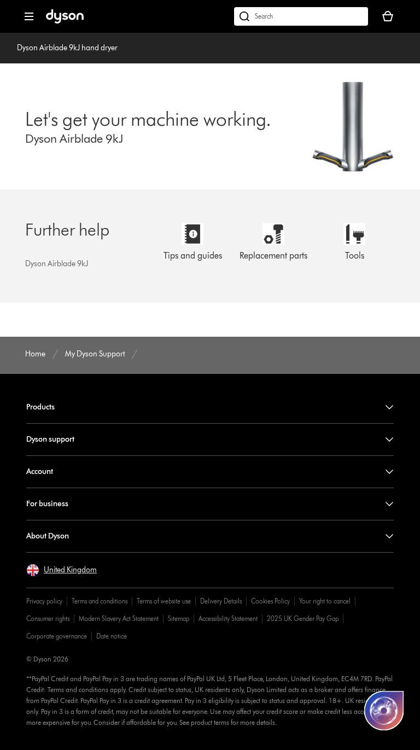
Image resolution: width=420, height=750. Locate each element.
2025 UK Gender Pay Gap (303, 618)
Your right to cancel (325, 601)
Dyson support (50, 439)
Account (39, 471)
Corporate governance (56, 636)
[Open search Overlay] (301, 16)
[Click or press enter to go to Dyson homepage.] (65, 21)
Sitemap (178, 618)
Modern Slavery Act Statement (119, 618)
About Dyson (47, 536)
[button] (61, 570)
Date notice (111, 636)
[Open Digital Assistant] (384, 710)
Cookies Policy (270, 601)
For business (47, 503)
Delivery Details (221, 601)
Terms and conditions (99, 601)
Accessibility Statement (228, 618)
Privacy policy (44, 601)
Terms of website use (164, 601)
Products (40, 407)
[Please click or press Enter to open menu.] (29, 16)
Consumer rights (47, 618)
